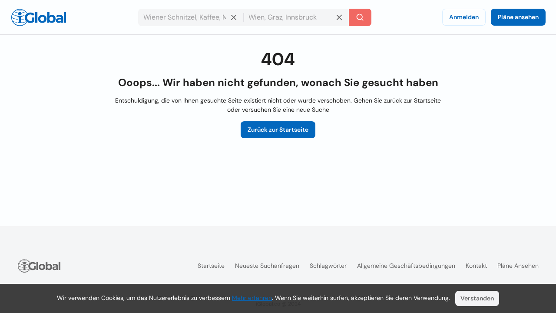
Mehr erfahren (252, 298)
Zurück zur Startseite (278, 129)
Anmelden (464, 17)
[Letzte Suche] (360, 17)
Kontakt (476, 266)
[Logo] (38, 17)
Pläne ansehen (518, 17)
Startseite (211, 266)
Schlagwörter (328, 266)
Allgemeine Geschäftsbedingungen (406, 266)
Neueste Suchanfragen (267, 266)
